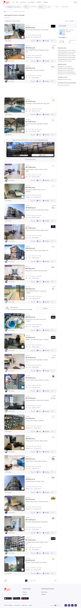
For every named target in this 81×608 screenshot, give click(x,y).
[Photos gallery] (14, 31)
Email (39, 40)
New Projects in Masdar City (63, 85)
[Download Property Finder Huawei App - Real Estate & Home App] (25, 598)
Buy (13, 2)
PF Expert (43, 594)
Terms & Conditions (8, 605)
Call (34, 40)
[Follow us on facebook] (69, 605)
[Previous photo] (5, 31)
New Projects (23, 2)
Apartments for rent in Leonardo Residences (67, 73)
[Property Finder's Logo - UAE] (7, 2)
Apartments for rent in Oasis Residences (66, 68)
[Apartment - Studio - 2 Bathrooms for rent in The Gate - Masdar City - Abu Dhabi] (30, 565)
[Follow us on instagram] (66, 605)
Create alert (17, 21)
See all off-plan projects (30, 159)
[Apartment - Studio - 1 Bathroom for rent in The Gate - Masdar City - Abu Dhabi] (30, 33)
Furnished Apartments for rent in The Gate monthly (68, 59)
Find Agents (38, 2)
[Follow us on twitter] (72, 605)
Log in (75, 2)
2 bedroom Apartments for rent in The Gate (67, 52)
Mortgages (45, 2)
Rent (17, 2)
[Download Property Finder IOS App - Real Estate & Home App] (8, 598)
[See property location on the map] (22, 37)
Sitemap (30, 605)
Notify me (45, 308)
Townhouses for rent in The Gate (64, 61)
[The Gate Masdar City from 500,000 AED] (30, 149)
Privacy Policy (17, 605)
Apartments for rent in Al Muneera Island (66, 72)
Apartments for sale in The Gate (64, 79)
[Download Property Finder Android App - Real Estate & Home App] (16, 598)
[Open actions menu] (55, 41)
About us (25, 592)
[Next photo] (23, 31)
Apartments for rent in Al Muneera (65, 66)
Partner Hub (44, 592)
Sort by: (66, 21)
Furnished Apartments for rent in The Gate (66, 50)
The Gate (9, 6)
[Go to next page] (55, 580)
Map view (9, 21)
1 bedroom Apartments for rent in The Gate (67, 55)
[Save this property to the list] (52, 41)
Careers (25, 594)
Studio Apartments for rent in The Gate (66, 53)
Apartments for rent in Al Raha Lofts (65, 70)
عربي (51, 605)
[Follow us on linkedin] (75, 605)
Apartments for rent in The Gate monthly (66, 57)
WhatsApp (46, 40)
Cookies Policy (24, 605)
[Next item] (75, 37)
